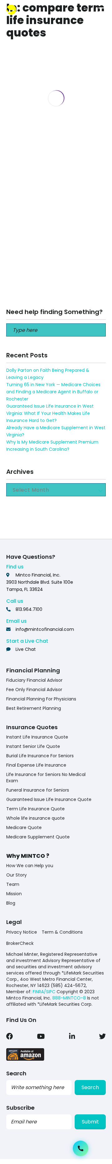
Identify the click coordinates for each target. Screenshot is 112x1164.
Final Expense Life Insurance (36, 765)
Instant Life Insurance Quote (37, 737)
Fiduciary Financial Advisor (34, 680)
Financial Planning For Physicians (41, 699)
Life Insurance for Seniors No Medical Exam (46, 777)
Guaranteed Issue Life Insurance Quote (48, 799)
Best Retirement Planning (33, 708)
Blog (10, 903)
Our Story (16, 875)
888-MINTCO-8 (69, 998)
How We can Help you (29, 865)
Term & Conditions (62, 932)
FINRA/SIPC (44, 992)
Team (12, 884)
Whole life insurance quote (35, 818)
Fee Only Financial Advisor (34, 689)
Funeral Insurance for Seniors (37, 790)
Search (90, 1087)
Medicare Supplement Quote (38, 837)
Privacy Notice (21, 932)
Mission (14, 894)
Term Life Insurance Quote (35, 809)
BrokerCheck (20, 943)
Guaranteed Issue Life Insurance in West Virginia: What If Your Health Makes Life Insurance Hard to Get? (50, 413)
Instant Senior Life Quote (33, 746)
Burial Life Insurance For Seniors (40, 756)
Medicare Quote (24, 827)
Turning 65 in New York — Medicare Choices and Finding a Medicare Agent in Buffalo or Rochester (53, 391)
